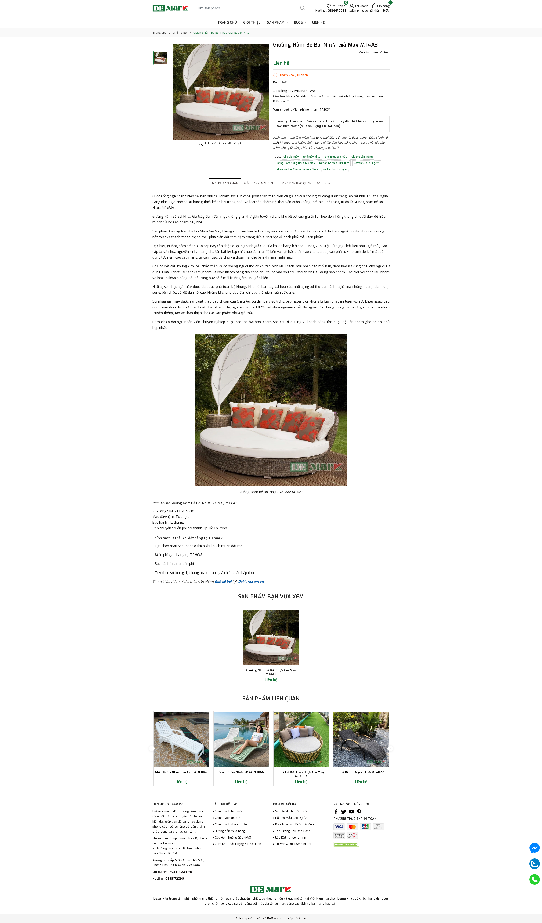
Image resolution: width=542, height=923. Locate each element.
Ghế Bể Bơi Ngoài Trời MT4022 (361, 772)
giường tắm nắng (362, 156)
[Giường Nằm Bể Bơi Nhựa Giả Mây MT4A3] (271, 637)
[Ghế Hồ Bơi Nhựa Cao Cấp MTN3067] (181, 739)
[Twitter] (343, 811)
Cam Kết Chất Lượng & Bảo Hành (238, 844)
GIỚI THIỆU (252, 22)
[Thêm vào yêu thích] (290, 75)
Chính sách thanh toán (231, 825)
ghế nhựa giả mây (336, 156)
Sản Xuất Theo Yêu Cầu (291, 811)
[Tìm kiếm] (303, 8)
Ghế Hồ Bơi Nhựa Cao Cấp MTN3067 (181, 772)
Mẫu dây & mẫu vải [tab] (258, 184)
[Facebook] (336, 811)
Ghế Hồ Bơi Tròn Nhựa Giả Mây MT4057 (301, 774)
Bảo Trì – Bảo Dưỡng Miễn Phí (296, 825)
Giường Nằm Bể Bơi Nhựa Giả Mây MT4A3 (271, 672)
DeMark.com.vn (251, 581)
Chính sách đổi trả (228, 818)
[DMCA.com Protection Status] (346, 844)
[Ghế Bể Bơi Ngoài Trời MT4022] (361, 739)
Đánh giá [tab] (323, 184)
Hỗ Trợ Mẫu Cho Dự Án (291, 818)
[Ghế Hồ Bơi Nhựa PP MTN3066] (241, 739)
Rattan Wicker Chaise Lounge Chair (296, 169)
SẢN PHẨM (276, 22)
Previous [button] (152, 748)
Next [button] (390, 748)
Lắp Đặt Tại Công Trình (291, 838)
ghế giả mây (291, 156)
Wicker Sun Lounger (335, 169)
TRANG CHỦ (227, 22)
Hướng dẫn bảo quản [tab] (295, 184)
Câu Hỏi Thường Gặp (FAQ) (233, 838)
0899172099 (175, 879)
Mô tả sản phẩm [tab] (225, 184)
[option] (221, 92)
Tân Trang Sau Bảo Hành (293, 831)
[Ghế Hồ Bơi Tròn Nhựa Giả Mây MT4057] (301, 739)
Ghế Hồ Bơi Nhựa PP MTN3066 (241, 772)
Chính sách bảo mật (229, 811)
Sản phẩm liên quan (271, 698)
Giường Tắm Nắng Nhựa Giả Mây (295, 163)
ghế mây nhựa (312, 156)
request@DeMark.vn (177, 872)
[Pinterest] (359, 811)
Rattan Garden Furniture (334, 163)
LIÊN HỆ (318, 22)
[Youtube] (351, 811)
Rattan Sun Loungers (367, 163)
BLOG (299, 22)
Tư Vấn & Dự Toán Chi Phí (293, 844)
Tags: (277, 157)
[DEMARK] (170, 8)
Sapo (302, 918)
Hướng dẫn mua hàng (230, 831)
